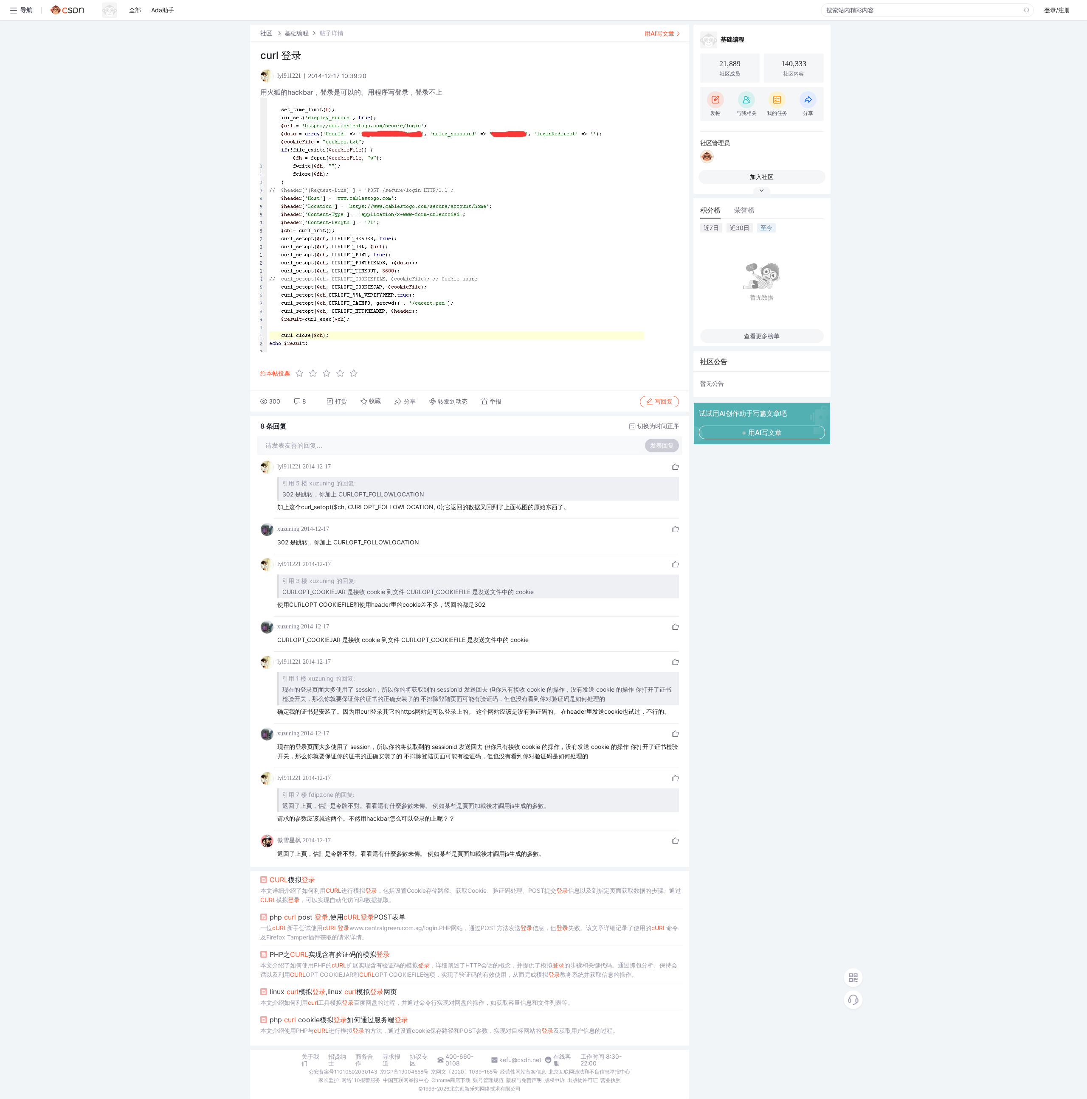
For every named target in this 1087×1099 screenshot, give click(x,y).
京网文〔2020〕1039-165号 (464, 1071)
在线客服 (562, 1060)
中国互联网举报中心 (406, 1080)
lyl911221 (289, 466)
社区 (267, 32)
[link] (267, 32)
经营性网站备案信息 (523, 1071)
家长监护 (328, 1080)
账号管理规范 (488, 1080)
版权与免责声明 (524, 1080)
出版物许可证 (582, 1080)
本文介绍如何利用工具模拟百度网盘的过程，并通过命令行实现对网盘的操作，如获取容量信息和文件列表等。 (417, 1002)
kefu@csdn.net (520, 1060)
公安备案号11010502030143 (343, 1071)
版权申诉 (554, 1080)
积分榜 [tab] (710, 210)
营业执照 (610, 1080)
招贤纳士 (337, 1060)
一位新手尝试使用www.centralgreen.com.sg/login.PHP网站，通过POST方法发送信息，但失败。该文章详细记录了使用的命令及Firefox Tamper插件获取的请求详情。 (469, 932)
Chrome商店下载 (450, 1080)
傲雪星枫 (289, 840)
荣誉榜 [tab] (744, 210)
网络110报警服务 (360, 1080)
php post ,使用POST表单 (338, 917)
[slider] (329, 373)
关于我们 (310, 1060)
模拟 (292, 879)
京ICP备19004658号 (404, 1071)
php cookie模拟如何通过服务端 (339, 1019)
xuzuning (288, 529)
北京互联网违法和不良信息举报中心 (589, 1071)
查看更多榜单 (762, 335)
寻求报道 (391, 1060)
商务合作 (364, 1060)
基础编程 (297, 32)
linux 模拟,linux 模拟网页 (333, 991)
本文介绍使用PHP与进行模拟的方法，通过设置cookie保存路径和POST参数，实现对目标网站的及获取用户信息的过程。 (439, 1030)
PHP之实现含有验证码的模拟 (330, 954)
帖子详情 (332, 32)
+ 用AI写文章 (762, 432)
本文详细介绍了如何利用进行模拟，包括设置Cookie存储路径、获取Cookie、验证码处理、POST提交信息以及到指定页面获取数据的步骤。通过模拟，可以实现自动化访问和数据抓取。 (470, 895)
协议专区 (419, 1060)
